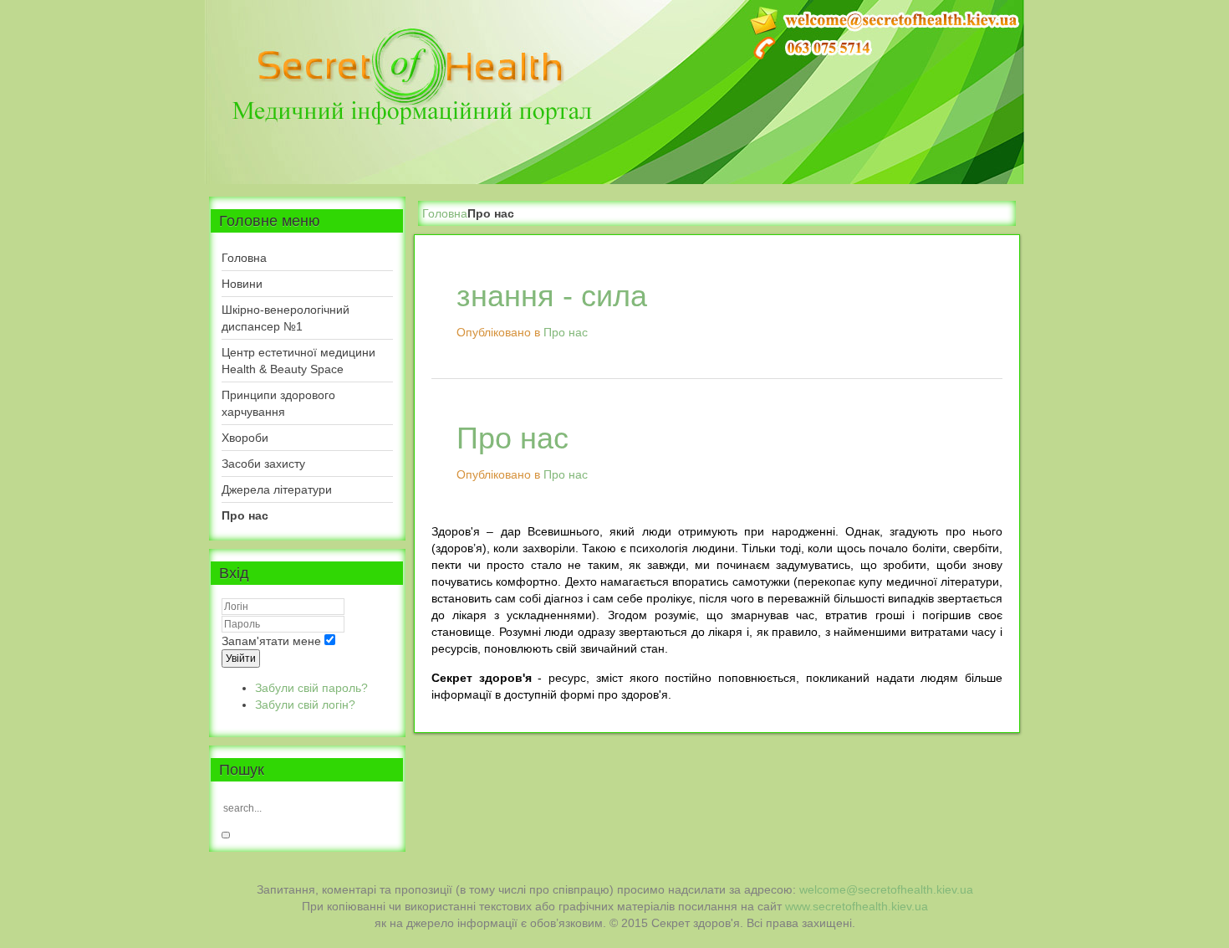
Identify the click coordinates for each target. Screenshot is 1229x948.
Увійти (241, 658)
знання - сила (551, 296)
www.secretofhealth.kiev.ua (856, 906)
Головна (444, 213)
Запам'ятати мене (271, 641)
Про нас (565, 332)
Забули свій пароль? (311, 687)
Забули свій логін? (305, 704)
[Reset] (226, 835)
